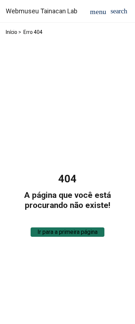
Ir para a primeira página (67, 231)
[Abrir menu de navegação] (98, 11)
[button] (119, 11)
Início (11, 32)
